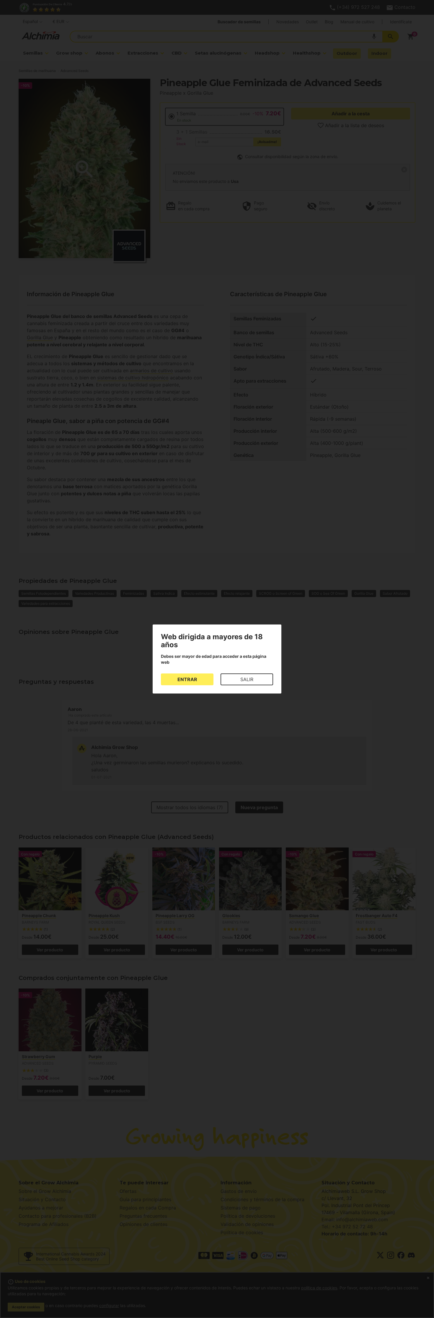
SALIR (246, 679)
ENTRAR (187, 679)
